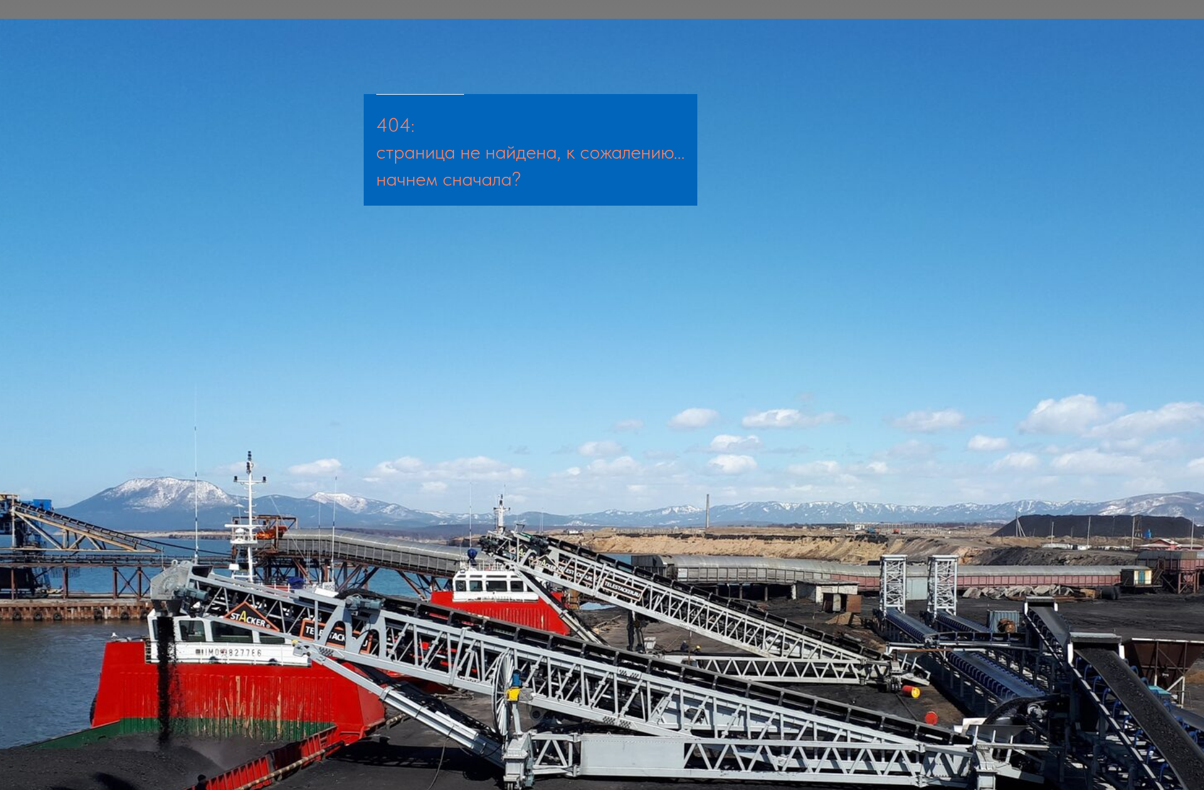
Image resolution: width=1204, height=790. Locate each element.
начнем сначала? (448, 179)
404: (395, 125)
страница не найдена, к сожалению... (530, 152)
